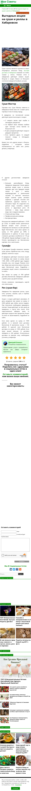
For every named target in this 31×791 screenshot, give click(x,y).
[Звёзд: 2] (11, 358)
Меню (9, 6)
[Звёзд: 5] (24, 358)
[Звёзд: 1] (7, 358)
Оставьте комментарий (15, 374)
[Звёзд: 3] (15, 358)
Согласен (15, 788)
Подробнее (18, 785)
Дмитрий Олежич (15, 342)
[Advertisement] (15, 36)
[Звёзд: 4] (20, 358)
